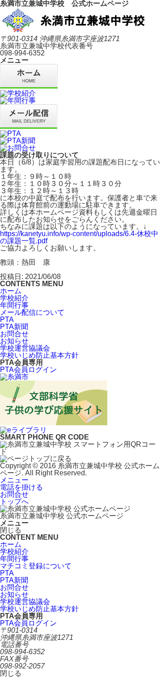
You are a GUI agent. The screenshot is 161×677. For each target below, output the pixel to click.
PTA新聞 (14, 326)
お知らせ (14, 341)
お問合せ (14, 334)
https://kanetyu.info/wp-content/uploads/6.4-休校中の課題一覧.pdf (79, 237)
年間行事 (14, 305)
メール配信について (32, 312)
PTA (7, 319)
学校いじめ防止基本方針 (39, 355)
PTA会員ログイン (28, 369)
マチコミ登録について (36, 566)
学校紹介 (14, 298)
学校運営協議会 (25, 348)
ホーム (10, 291)
